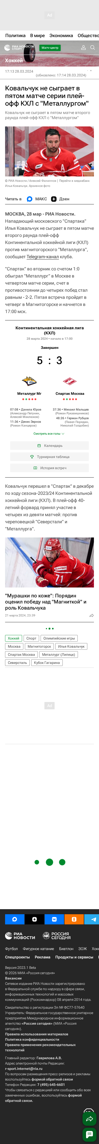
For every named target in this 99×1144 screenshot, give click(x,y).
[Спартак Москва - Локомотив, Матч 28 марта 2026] (70, 399)
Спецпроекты (17, 957)
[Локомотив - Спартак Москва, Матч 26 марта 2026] (67, 399)
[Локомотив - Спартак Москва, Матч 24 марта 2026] (64, 399)
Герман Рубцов (78, 418)
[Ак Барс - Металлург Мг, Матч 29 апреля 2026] (29, 399)
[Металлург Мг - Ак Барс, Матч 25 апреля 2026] (23, 399)
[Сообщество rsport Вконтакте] (54, 919)
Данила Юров (31, 409)
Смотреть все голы (47, 433)
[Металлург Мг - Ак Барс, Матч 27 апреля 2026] (26, 399)
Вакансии (13, 978)
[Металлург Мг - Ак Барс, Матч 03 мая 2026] (35, 399)
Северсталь (17, 663)
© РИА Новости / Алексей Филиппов (30, 181)
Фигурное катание (38, 948)
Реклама (42, 957)
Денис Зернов (31, 421)
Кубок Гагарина (47, 663)
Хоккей (13, 638)
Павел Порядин (77, 422)
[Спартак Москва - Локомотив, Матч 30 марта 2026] (73, 399)
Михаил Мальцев (76, 409)
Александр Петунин (25, 413)
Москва (14, 646)
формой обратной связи (52, 1079)
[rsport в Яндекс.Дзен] (34, 919)
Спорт (31, 638)
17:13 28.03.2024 (19, 71)
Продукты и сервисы (74, 957)
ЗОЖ (82, 948)
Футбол (11, 948)
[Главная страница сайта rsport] (30, 48)
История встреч (53, 468)
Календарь (53, 446)
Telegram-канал (43, 256)
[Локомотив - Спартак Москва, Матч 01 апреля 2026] (76, 399)
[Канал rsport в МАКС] (14, 919)
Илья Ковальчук (71, 646)
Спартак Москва (21, 654)
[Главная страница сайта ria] (5, 48)
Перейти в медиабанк (74, 181)
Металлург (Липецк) (58, 654)
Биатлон (66, 948)
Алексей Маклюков (24, 417)
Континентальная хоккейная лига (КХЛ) (49, 330)
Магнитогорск (39, 646)
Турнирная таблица (53, 457)
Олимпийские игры (59, 638)
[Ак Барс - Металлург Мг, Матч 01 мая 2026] (32, 399)
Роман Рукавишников (72, 413)
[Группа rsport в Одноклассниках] (74, 919)
